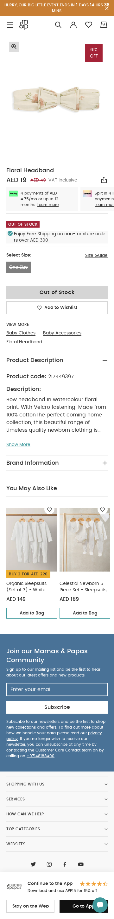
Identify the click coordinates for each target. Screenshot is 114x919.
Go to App (84, 906)
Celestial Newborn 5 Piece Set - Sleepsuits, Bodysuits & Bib (83, 587)
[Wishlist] (49, 509)
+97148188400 (40, 756)
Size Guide (96, 255)
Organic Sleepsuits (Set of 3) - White (26, 586)
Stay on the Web (30, 906)
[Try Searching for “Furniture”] (58, 25)
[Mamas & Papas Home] (23, 25)
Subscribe (57, 707)
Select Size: (18, 255)
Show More (18, 444)
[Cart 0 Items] (104, 24)
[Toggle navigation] (10, 25)
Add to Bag (32, 613)
